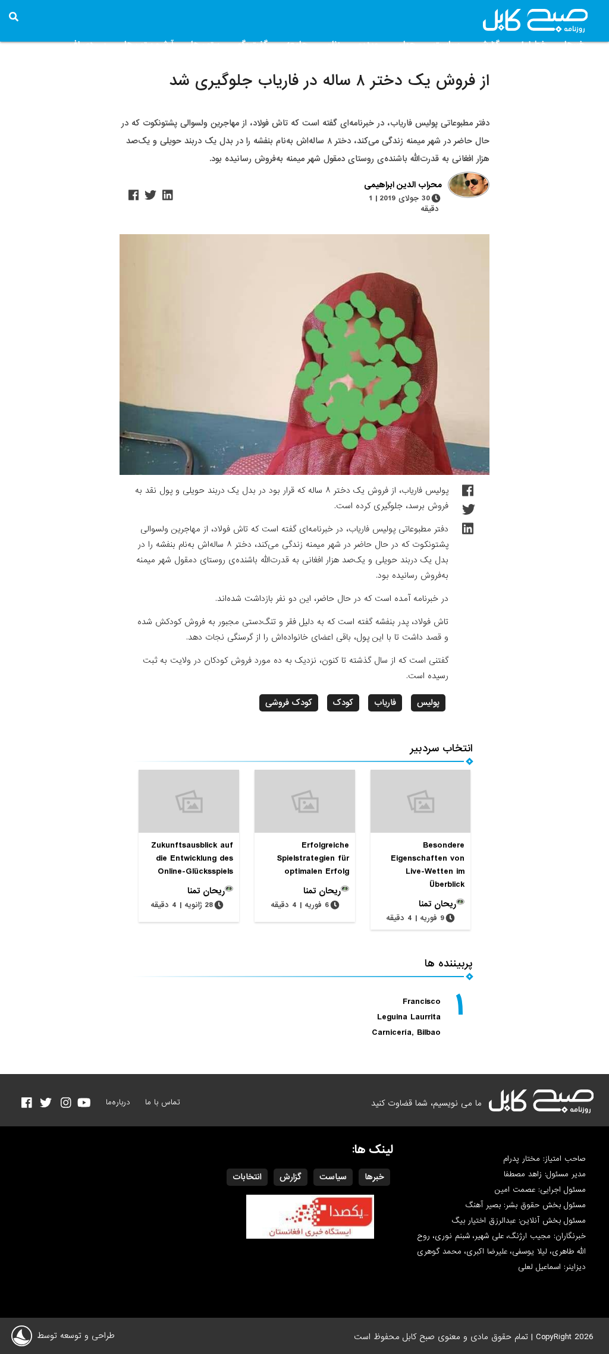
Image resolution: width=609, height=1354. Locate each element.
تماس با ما (162, 1102)
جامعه (296, 44)
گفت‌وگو (252, 44)
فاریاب (385, 702)
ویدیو (368, 44)
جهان (406, 44)
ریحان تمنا (437, 904)
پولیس (428, 702)
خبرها (574, 44)
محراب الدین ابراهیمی (403, 185)
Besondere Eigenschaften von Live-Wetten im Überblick (427, 865)
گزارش (489, 44)
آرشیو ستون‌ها (148, 44)
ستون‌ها (205, 44)
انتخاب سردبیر (441, 749)
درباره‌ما (118, 1102)
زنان (332, 44)
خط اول (532, 44)
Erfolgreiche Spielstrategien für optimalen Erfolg (313, 858)
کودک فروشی (288, 702)
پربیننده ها (449, 964)
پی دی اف (88, 44)
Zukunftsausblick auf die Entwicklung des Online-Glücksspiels (192, 858)
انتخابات (247, 1176)
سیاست (446, 44)
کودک (343, 702)
